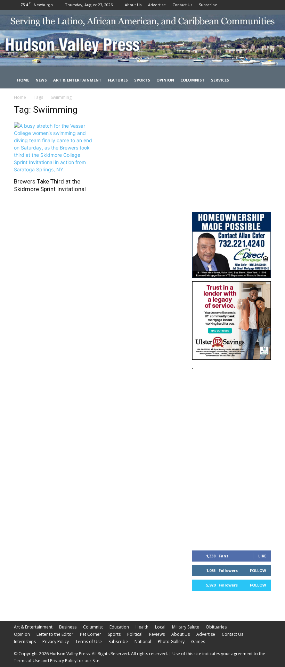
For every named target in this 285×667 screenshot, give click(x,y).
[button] (262, 80)
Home (23, 80)
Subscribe (208, 4)
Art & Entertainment (77, 80)
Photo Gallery (171, 641)
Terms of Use (88, 641)
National (143, 641)
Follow (258, 570)
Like (262, 555)
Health (142, 627)
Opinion (165, 80)
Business (67, 627)
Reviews (157, 634)
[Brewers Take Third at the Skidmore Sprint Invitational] (53, 147)
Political (134, 634)
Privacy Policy (55, 641)
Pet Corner (90, 634)
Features (118, 80)
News (41, 80)
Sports (142, 80)
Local (160, 627)
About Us (133, 4)
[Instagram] (254, 5)
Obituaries (216, 627)
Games (198, 641)
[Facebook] (243, 5)
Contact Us (182, 4)
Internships (25, 641)
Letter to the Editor (54, 634)
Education (119, 627)
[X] (266, 5)
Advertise (157, 4)
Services (220, 80)
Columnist (192, 80)
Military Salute (185, 627)
